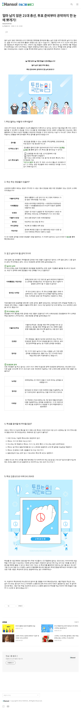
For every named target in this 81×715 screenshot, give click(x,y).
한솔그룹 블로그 (12, 656)
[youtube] (8, 706)
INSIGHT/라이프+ (7, 24)
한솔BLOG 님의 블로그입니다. (14, 659)
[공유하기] (11, 606)
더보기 (76, 622)
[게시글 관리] (13, 606)
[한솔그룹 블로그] (18, 4)
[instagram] (3, 706)
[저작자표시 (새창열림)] (25, 606)
